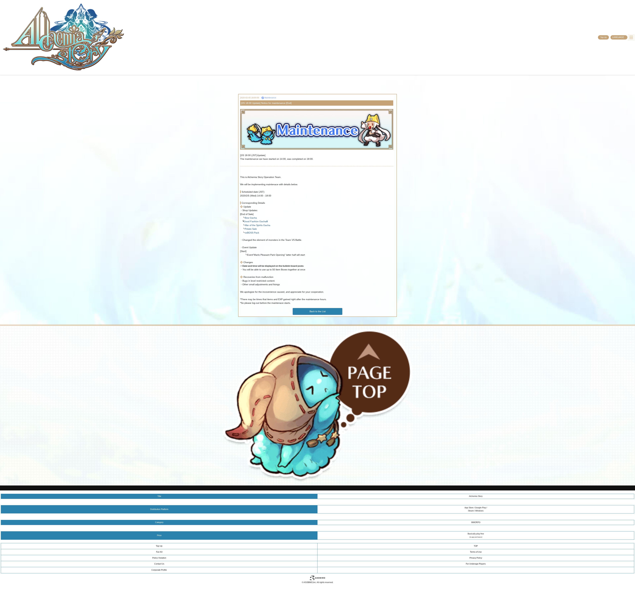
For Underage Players (476, 564)
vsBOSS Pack (252, 232)
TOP (476, 546)
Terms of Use (476, 552)
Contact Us (159, 564)
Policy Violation (159, 558)
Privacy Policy (475, 558)
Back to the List (318, 311)
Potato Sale (251, 229)
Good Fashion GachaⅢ (256, 221)
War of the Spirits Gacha (257, 225)
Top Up (603, 37)
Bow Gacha (251, 217)
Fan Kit (159, 552)
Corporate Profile (159, 570)
